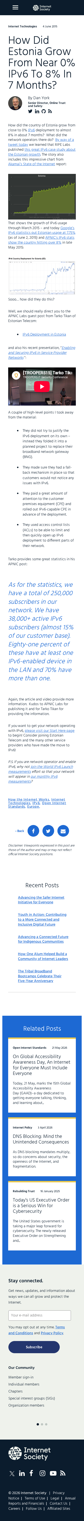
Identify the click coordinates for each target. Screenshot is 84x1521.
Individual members (23, 1385)
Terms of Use (35, 1498)
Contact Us (58, 1504)
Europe (33, 807)
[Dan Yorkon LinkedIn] (37, 111)
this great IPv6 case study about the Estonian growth (42, 152)
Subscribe (34, 1347)
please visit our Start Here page (49, 731)
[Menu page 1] (38, 1424)
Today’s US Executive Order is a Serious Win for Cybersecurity (41, 1205)
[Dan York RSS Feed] (50, 111)
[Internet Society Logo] (29, 1454)
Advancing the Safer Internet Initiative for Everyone (41, 900)
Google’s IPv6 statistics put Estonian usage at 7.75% (41, 230)
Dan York (41, 98)
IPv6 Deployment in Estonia (44, 335)
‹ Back (19, 831)
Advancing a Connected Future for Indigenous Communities (43, 940)
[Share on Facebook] (33, 831)
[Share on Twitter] (48, 831)
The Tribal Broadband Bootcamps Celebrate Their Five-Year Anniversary (39, 976)
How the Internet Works (28, 800)
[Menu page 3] (46, 1424)
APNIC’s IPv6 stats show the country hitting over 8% (41, 240)
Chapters (15, 1392)
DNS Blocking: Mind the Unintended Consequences (41, 1139)
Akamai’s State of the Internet (31, 164)
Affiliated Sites (58, 1509)
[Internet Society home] (42, 8)
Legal (55, 1498)
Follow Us (34, 1509)
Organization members (26, 1406)
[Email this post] (63, 831)
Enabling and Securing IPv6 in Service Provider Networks (41, 353)
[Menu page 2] (42, 1424)
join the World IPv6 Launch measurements (40, 769)
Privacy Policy (52, 1333)
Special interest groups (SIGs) (31, 1399)
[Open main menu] (15, 7)
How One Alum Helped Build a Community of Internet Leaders (43, 957)
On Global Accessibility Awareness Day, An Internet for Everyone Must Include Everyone (41, 1065)
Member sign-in (20, 1377)
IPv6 (31, 130)
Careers (14, 1509)
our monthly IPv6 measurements (32, 779)
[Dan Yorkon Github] (44, 111)
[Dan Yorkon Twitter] (30, 111)
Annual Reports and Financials (42, 1501)
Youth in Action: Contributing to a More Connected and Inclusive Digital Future (42, 920)
